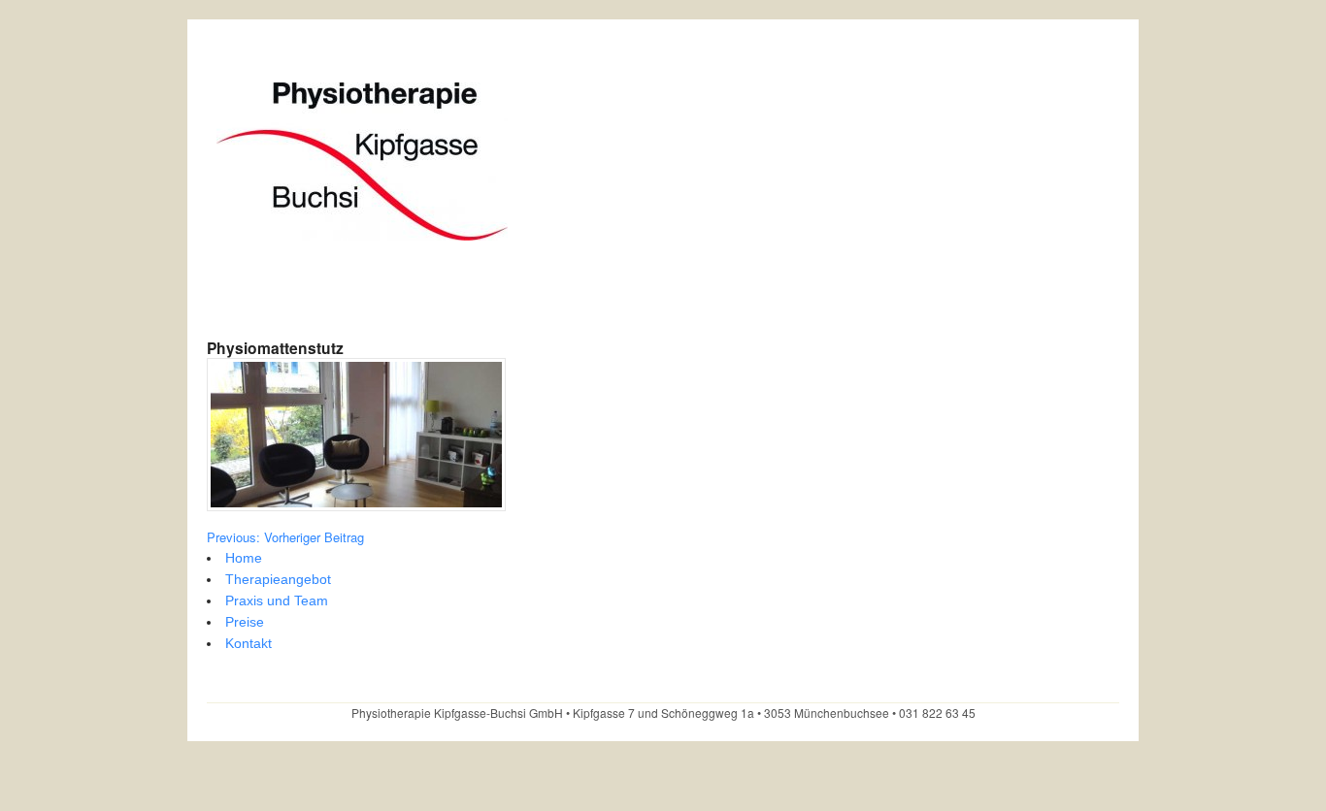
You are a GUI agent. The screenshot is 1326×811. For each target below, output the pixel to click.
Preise (244, 622)
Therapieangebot (278, 579)
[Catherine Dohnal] (362, 230)
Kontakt (248, 643)
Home (243, 558)
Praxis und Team (276, 600)
